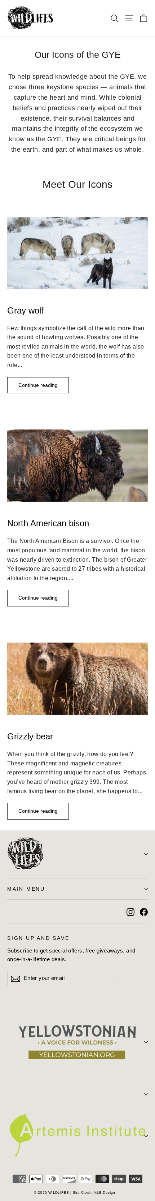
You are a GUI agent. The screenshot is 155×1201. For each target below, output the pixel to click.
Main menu (26, 889)
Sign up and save (38, 938)
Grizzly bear (30, 736)
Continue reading (38, 385)
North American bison (48, 523)
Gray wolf (25, 310)
